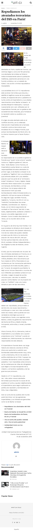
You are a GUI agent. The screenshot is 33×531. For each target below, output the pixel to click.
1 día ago (14, 479)
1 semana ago (15, 489)
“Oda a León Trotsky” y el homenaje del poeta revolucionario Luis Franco (19, 485)
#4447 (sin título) (16, 507)
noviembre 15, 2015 (16, 23)
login (7, 464)
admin (5, 23)
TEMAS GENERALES (11, 8)
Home (3, 8)
